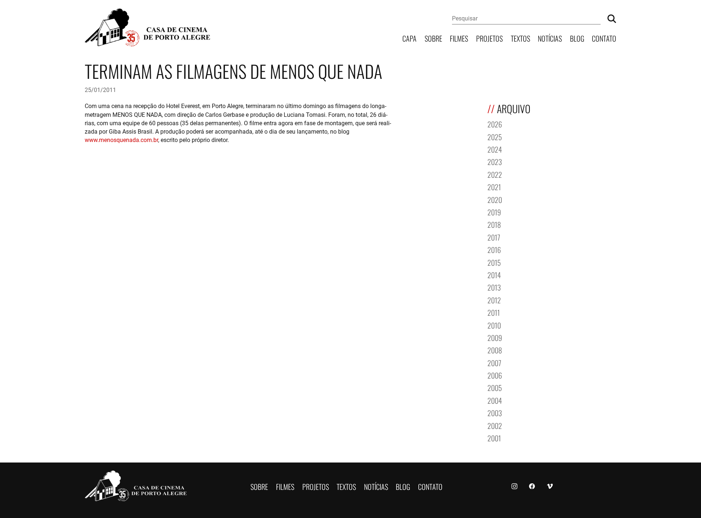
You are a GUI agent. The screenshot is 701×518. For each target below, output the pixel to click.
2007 (494, 362)
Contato (604, 37)
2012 (494, 299)
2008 (494, 349)
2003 (494, 412)
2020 (494, 199)
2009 (494, 337)
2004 (494, 400)
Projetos (489, 37)
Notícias (550, 37)
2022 (494, 174)
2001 (494, 437)
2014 (494, 274)
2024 (494, 148)
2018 (494, 224)
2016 (494, 249)
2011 (493, 312)
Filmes (459, 37)
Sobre (433, 37)
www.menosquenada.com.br (121, 139)
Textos (520, 37)
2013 (494, 286)
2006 (494, 374)
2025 (494, 136)
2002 (494, 425)
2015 (494, 262)
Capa (409, 37)
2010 (494, 324)
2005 (494, 387)
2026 (494, 123)
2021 (494, 186)
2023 (494, 161)
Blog (577, 37)
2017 (493, 236)
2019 (494, 211)
